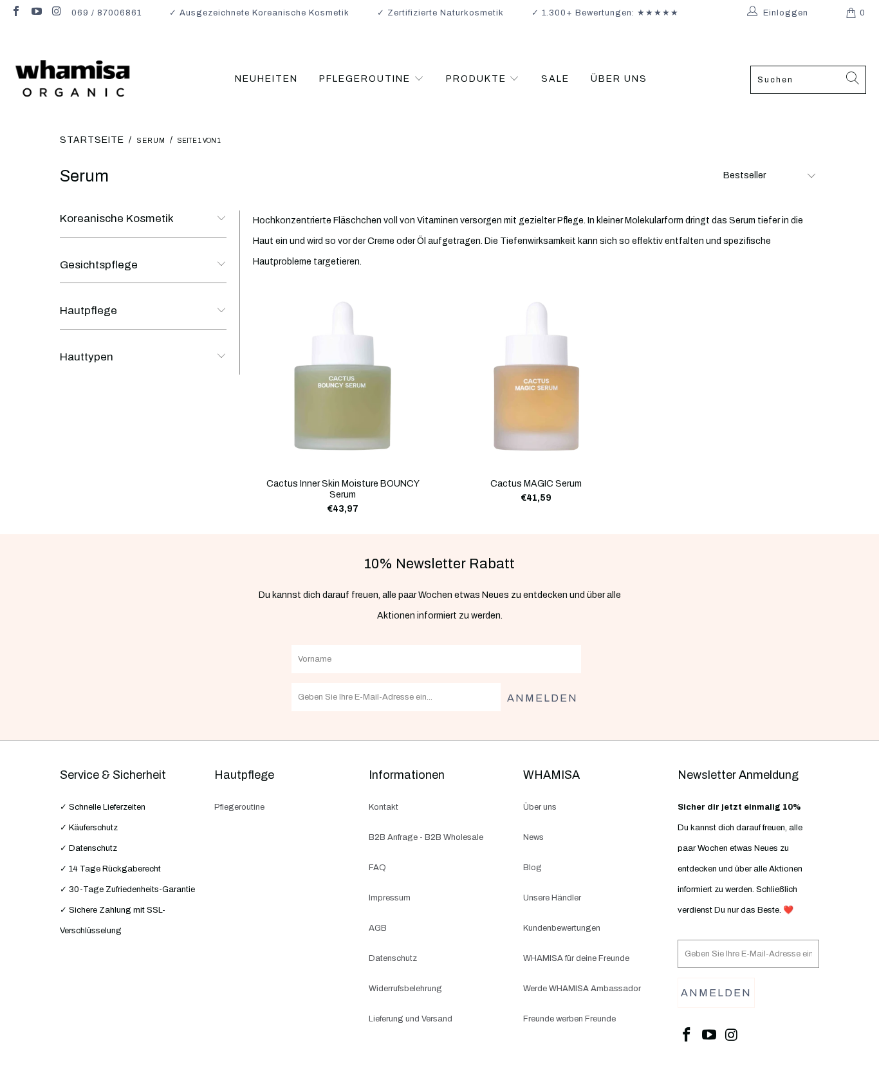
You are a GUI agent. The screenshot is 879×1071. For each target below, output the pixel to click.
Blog (532, 867)
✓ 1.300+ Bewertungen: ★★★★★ (605, 12)
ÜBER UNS (619, 79)
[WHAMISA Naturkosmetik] (72, 79)
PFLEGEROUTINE (366, 79)
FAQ (377, 867)
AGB (378, 928)
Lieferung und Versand (410, 1018)
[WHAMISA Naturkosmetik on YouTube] (35, 12)
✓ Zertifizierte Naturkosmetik (440, 12)
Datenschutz (393, 958)
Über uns (540, 807)
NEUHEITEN (266, 79)
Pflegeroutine (239, 807)
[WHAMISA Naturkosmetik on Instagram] (56, 12)
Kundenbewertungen (561, 928)
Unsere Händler (552, 897)
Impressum (390, 897)
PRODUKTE (478, 79)
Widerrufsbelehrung (405, 988)
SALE (555, 79)
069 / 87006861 (106, 12)
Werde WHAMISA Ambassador (582, 988)
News (533, 837)
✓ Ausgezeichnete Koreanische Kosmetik (259, 12)
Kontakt (383, 807)
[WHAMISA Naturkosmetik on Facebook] (15, 12)
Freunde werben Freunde (569, 1018)
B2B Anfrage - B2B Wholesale (426, 837)
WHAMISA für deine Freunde (576, 958)
